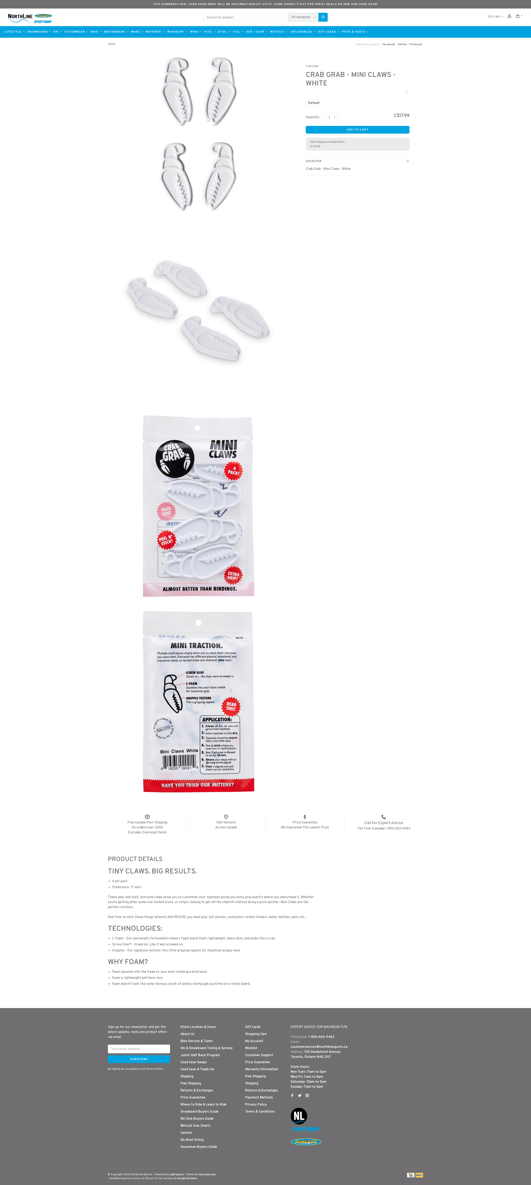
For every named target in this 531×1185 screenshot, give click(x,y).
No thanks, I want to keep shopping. (296, 615)
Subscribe (338, 604)
